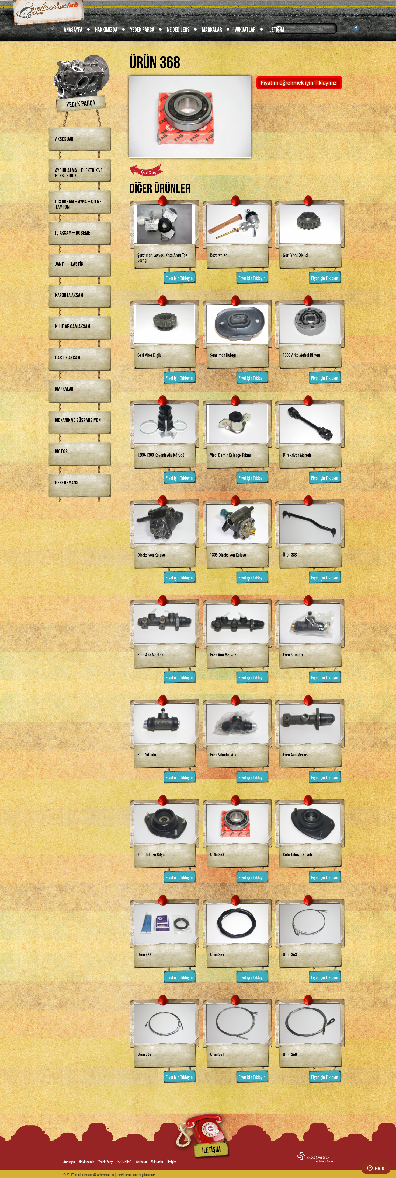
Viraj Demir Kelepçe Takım (230, 454)
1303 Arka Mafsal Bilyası (301, 354)
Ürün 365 (217, 953)
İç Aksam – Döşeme (72, 233)
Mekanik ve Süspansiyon (78, 420)
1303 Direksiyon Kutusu (228, 554)
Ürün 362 (144, 1053)
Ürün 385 (290, 554)
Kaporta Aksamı (69, 295)
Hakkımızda (106, 29)
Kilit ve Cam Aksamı (73, 326)
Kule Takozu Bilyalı (152, 853)
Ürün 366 (144, 953)
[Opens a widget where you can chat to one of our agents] (376, 1168)
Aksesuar (64, 139)
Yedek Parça (142, 29)
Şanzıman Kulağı (223, 354)
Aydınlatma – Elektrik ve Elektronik (79, 173)
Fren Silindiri (293, 654)
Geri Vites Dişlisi (295, 254)
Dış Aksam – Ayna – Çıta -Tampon (78, 204)
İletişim (276, 29)
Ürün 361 (217, 1053)
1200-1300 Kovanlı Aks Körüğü (160, 454)
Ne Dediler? (178, 29)
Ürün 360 (290, 1053)
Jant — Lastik (69, 264)
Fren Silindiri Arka (224, 754)
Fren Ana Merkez (150, 654)
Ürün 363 (290, 953)
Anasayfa (73, 29)
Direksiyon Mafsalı (297, 454)
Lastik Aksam (67, 358)
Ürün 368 (217, 853)
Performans (66, 483)
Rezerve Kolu (220, 254)
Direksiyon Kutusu (151, 554)
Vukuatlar (245, 29)
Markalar (212, 29)
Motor (61, 451)
